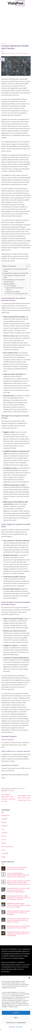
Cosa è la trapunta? (11, 286)
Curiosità (4, 43)
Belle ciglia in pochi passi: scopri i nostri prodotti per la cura (24, 798)
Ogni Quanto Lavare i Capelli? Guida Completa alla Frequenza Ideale (18, 927)
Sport (3, 850)
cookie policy (5, 986)
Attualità (4, 819)
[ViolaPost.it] (16, 3)
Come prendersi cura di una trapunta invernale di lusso (14, 281)
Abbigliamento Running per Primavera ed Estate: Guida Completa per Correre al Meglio (19, 905)
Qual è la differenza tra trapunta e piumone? (15, 288)
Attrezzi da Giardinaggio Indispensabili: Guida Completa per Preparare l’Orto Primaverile (18, 875)
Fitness (3, 836)
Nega (16, 1018)
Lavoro (3, 840)
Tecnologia (4, 853)
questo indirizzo (6, 995)
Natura (3, 843)
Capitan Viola (25, 53)
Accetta (16, 1013)
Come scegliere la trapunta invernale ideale (14, 276)
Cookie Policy (12, 1026)
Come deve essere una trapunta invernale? (17, 293)
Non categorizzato (7, 846)
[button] (29, 978)
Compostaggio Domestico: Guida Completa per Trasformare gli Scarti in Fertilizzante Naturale (18, 897)
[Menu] (2, 3)
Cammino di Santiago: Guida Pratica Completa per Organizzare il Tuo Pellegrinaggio (18, 933)
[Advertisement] (16, 23)
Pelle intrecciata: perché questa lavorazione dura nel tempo (17, 868)
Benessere (4, 826)
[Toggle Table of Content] (27, 266)
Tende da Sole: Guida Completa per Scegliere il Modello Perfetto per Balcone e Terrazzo (18, 920)
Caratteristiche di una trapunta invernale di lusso (16, 270)
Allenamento (5, 815)
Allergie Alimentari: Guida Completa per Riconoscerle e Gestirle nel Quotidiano (18, 912)
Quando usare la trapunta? (13, 291)
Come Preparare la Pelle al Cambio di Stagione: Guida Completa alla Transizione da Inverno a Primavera (18, 882)
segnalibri (11, 790)
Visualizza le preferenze (16, 1022)
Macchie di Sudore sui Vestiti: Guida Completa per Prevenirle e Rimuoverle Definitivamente (18, 890)
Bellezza (4, 822)
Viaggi (3, 857)
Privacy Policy (19, 1026)
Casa (2, 829)
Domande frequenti (9, 284)
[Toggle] (30, 822)
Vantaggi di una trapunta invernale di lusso (16, 273)
